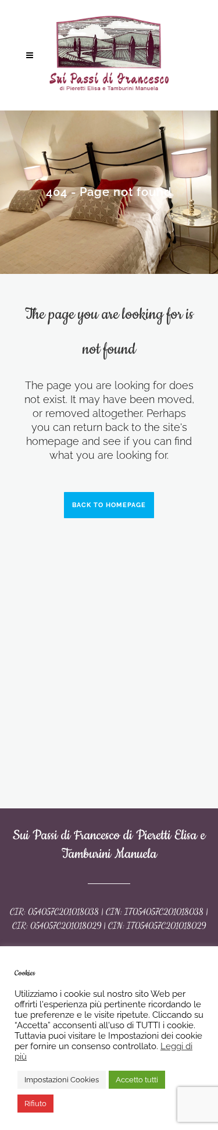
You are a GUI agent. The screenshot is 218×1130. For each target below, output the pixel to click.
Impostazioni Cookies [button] (61, 1079)
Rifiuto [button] (35, 1103)
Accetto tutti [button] (137, 1079)
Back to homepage (109, 505)
